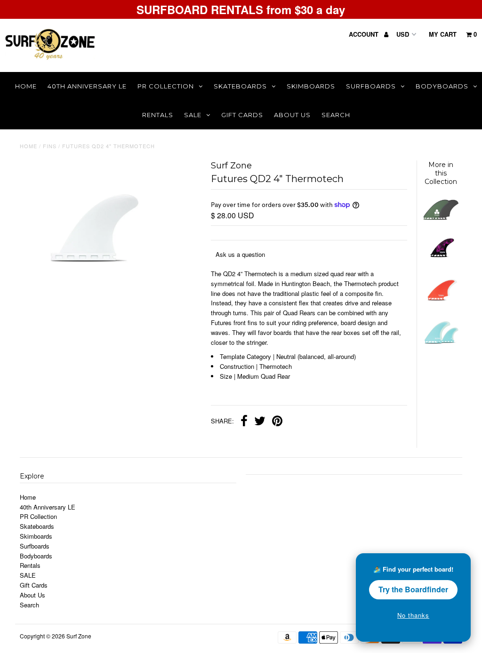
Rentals (157, 115)
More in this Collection (441, 173)
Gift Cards (242, 115)
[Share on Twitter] (259, 422)
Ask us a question (240, 254)
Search (335, 115)
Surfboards (371, 86)
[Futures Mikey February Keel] (441, 304)
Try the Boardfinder (413, 589)
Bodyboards (442, 86)
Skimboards (311, 86)
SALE (192, 115)
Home (26, 86)
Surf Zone (78, 636)
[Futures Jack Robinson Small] (441, 260)
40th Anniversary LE (87, 86)
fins (49, 146)
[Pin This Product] (277, 422)
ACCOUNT (364, 34)
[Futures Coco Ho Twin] (441, 347)
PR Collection (165, 86)
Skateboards (240, 86)
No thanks (413, 615)
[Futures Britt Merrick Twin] (441, 217)
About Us (292, 115)
